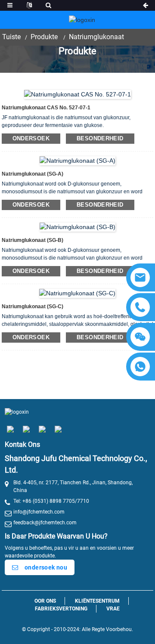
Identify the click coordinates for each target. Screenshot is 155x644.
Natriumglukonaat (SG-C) (32, 306)
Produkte (44, 37)
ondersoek (31, 138)
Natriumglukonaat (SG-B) (32, 240)
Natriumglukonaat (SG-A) (32, 174)
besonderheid (100, 138)
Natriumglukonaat (96, 37)
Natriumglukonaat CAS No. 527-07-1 (46, 108)
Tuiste (11, 37)
